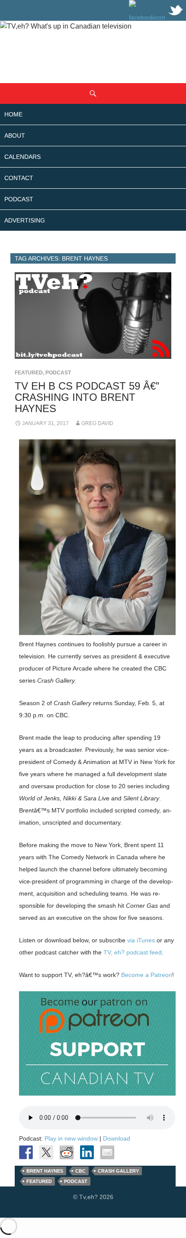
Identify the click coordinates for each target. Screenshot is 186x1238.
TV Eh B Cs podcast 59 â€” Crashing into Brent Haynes (87, 397)
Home (13, 114)
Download (116, 1138)
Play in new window (71, 1138)
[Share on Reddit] (67, 1152)
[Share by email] (107, 1152)
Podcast (18, 199)
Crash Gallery (118, 1171)
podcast (75, 1181)
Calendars (22, 156)
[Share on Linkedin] (87, 1152)
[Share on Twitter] (46, 1152)
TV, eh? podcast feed (132, 952)
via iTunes (141, 940)
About (14, 135)
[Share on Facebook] (26, 1152)
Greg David (97, 423)
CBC (80, 1171)
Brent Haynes (44, 1171)
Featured (29, 373)
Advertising (24, 220)
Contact (18, 177)
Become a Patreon (146, 974)
